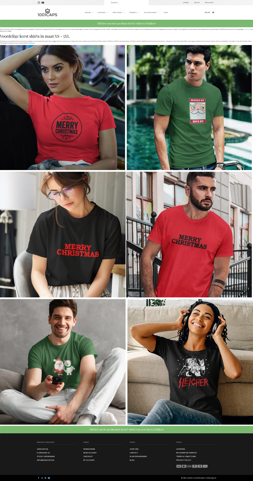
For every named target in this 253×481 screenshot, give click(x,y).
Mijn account (90, 453)
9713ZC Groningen (46, 456)
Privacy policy (183, 460)
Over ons (134, 449)
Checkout (88, 456)
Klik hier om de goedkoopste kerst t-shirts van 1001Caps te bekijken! (126, 429)
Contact (134, 453)
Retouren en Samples (186, 453)
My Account (89, 460)
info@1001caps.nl (45, 460)
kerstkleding (247, 29)
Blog (132, 460)
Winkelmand (89, 449)
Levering (180, 449)
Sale (166, 12)
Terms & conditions (186, 456)
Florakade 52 (43, 453)
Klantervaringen (138, 456)
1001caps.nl (42, 449)
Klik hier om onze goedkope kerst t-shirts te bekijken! (127, 23)
